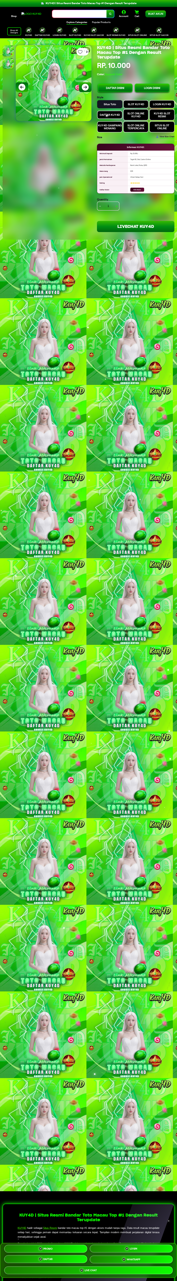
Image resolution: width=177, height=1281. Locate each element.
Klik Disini (137, 190)
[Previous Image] (22, 87)
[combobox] (79, 14)
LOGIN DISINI (152, 87)
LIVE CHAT (91, 1269)
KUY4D (22, 1227)
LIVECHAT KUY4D (135, 226)
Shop (14, 16)
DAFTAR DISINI (115, 87)
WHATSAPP (133, 1259)
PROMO (48, 1249)
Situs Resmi (50, 1227)
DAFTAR (48, 1259)
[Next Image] (85, 87)
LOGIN (133, 1249)
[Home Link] (31, 13)
